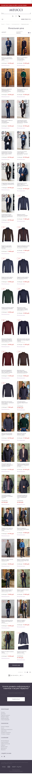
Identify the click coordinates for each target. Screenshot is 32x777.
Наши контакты (4, 742)
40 (27, 672)
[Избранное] (16, 16)
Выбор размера (5, 718)
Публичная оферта (16, 769)
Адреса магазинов (5, 743)
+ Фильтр (3, 32)
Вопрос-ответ (4, 746)
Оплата (3, 712)
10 (25, 672)
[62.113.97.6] (16, 9)
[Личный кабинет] (13, 16)
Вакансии (3, 749)
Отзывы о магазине (6, 732)
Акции (2, 728)
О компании (4, 737)
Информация (5, 709)
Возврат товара (5, 716)
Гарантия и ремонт (5, 715)
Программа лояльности (6, 729)
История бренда (5, 740)
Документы (4, 748)
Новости (3, 745)
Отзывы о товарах (5, 734)
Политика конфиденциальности (16, 771)
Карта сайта (4, 731)
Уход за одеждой (5, 719)
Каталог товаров (5, 726)
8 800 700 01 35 (26, 19)
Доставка (3, 713)
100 (30, 672)
